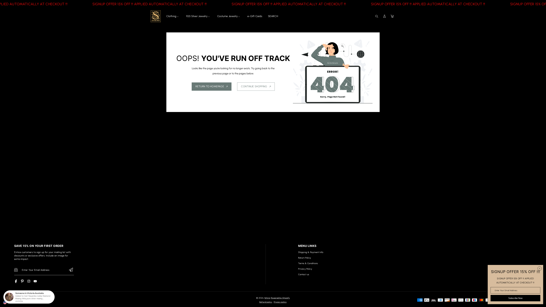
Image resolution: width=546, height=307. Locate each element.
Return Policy (304, 258)
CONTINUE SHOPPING (254, 86)
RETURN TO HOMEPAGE (210, 86)
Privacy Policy (305, 269)
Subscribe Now (515, 298)
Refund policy (265, 302)
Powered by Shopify (280, 298)
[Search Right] (377, 16)
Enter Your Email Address (506, 290)
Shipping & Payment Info (310, 252)
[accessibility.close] (539, 268)
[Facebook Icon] (16, 282)
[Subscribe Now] (71, 269)
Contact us (303, 274)
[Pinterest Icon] (22, 282)
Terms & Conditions (308, 263)
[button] (392, 16)
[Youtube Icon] (35, 282)
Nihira (267, 298)
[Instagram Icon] (29, 282)
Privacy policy (280, 302)
